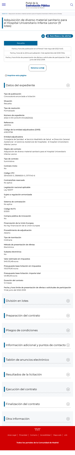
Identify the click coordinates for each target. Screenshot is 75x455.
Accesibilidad (45, 435)
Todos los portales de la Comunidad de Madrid (37, 443)
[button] (4, 4)
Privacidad (23, 435)
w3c (65, 435)
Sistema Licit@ (37, 68)
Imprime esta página (16, 75)
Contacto (33, 435)
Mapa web (57, 435)
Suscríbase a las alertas (60, 36)
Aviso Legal (12, 435)
